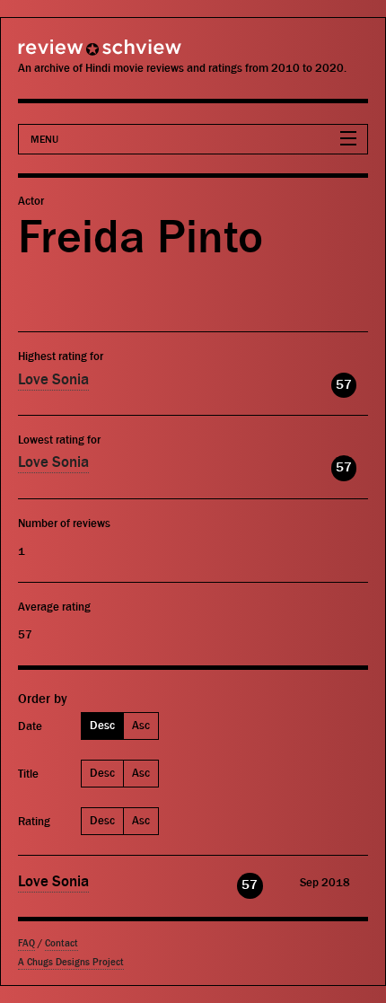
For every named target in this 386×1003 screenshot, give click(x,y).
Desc (102, 725)
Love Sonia (53, 380)
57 (344, 384)
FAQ (26, 943)
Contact (61, 943)
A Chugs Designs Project (71, 962)
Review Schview (67, 55)
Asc (141, 725)
